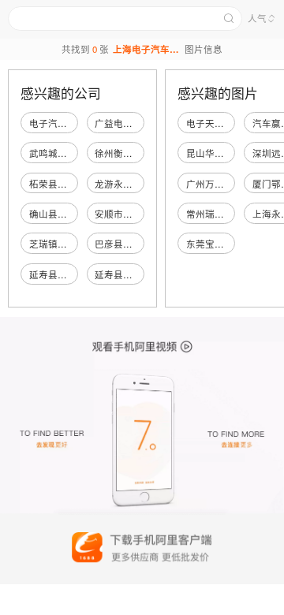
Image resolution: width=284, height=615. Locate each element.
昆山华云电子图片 (224, 153)
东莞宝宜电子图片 (224, 243)
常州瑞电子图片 (219, 213)
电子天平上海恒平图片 (233, 123)
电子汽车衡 (53, 123)
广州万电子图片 (219, 183)
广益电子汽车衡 (128, 123)
